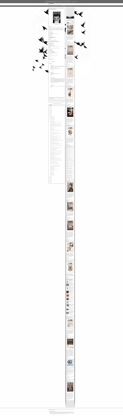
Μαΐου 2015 (51, 171)
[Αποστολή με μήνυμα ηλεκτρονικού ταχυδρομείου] (51, 61)
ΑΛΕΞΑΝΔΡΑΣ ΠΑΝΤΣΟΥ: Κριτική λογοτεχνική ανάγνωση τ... (56, 160)
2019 (50, 112)
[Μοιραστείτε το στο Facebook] (53, 61)
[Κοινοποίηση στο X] (52, 61)
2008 (50, 181)
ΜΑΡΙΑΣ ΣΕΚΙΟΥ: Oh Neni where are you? (54, 169)
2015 (50, 115)
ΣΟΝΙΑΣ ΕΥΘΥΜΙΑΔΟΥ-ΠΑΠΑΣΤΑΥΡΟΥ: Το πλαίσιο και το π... (56, 145)
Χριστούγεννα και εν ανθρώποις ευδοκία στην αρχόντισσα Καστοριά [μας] (71, 284)
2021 (50, 110)
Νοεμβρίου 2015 (52, 117)
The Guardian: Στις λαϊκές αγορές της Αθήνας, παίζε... (55, 159)
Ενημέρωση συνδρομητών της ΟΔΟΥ (53, 148)
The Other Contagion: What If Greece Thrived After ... (55, 165)
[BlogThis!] (52, 61)
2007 (50, 182)
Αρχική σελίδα (56, 101)
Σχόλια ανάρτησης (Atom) (58, 103)
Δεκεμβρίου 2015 (52, 116)
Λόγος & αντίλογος (70, 280)
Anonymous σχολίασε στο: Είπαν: (69, 170)
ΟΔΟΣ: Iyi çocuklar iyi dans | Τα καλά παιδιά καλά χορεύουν (71, 287)
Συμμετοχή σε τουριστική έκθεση (53, 136)
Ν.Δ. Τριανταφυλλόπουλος (68, 374)
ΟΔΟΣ (66, 103)
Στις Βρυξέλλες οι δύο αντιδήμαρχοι (54, 138)
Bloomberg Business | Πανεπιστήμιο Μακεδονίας (55, 163)
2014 (50, 176)
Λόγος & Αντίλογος (52, 128)
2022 (50, 109)
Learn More (74, 1)
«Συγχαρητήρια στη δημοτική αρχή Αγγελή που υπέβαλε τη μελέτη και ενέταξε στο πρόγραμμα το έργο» (71, 312)
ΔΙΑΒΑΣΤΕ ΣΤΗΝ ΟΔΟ (52, 122)
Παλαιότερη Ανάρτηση (61, 101)
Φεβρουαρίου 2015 (52, 174)
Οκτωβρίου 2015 (52, 118)
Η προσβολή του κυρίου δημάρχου (71, 294)
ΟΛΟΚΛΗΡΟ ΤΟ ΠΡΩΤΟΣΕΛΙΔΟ (69, 398)
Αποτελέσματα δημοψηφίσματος (53, 161)
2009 (50, 180)
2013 (50, 177)
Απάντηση (52, 70)
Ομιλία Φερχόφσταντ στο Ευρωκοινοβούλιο (54, 157)
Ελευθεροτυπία (67, 378)
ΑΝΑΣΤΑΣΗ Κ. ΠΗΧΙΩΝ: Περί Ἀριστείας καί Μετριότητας (56, 121)
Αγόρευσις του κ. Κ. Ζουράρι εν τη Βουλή (54, 132)
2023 (50, 108)
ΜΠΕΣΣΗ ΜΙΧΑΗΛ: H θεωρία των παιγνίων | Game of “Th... (56, 158)
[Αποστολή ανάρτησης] (50, 61)
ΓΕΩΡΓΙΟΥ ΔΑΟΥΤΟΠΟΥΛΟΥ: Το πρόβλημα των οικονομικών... (55, 153)
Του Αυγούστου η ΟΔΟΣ (71, 301)
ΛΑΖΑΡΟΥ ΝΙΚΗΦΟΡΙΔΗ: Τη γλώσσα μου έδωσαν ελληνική (56, 140)
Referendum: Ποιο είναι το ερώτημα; (53, 162)
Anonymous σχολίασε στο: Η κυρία (69, 159)
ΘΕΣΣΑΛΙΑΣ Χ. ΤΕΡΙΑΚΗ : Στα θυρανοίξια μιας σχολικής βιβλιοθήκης (71, 304)
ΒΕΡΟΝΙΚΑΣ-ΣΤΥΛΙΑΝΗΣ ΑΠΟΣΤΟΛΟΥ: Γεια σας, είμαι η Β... (56, 130)
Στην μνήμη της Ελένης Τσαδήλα (53, 149)
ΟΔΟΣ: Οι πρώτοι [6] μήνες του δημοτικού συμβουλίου (55, 123)
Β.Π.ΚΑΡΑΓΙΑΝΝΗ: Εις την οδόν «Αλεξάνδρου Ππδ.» (55, 133)
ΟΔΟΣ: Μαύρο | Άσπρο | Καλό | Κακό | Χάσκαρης (55, 166)
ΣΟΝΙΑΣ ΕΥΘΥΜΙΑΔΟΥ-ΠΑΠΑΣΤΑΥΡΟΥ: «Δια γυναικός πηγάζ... (56, 126)
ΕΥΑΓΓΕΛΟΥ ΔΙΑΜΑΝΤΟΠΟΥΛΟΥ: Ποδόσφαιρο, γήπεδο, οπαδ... (56, 144)
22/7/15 (54, 72)
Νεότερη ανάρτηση (51, 101)
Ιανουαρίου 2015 (52, 175)
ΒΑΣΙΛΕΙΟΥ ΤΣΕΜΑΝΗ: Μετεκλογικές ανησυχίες (55, 124)
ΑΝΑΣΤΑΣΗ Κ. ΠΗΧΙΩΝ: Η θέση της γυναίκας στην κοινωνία (56, 139)
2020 (50, 111)
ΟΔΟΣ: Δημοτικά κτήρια (52, 127)
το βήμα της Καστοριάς (51, 58)
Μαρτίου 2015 (51, 173)
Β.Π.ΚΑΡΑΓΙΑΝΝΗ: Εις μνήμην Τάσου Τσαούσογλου (55, 137)
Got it (77, 1)
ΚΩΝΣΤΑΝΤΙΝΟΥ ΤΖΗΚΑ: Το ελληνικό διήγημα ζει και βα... (56, 147)
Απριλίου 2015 (51, 172)
